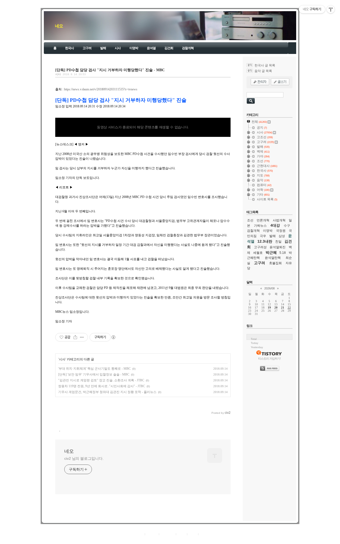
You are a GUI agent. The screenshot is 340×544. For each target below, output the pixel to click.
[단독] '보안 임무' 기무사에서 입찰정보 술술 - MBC (93, 374)
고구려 (87, 48)
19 (269, 307)
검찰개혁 (188, 48)
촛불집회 (275, 263)
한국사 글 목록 (264, 65)
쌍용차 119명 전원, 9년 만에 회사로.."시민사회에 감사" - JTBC (101, 386)
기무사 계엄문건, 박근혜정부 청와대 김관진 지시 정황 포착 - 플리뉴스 (107, 392)
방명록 (181, 533)
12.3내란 (264, 241)
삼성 (282, 236)
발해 (103, 48)
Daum (172, 539)
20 (276, 307)
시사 (118, 48)
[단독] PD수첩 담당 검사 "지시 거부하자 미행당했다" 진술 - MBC (110, 70)
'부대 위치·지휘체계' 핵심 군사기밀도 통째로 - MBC (94, 368)
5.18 (282, 253)
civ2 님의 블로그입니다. (84, 458)
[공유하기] (75, 337)
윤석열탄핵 (273, 258)
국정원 (281, 231)
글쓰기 (203, 533)
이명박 (133, 48)
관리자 (192, 533)
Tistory (199, 539)
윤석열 (151, 48)
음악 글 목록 (263, 71)
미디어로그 (167, 533)
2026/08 (269, 288)
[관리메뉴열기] (331, 9)
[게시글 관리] (82, 337)
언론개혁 (263, 220)
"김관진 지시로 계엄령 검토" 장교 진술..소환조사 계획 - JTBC (101, 380)
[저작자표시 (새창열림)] (113, 337)
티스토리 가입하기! (269, 358)
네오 (59, 26)
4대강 (275, 225)
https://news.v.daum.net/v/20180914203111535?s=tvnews (100, 89)
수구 (287, 225)
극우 (263, 236)
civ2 (139, 539)
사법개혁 (279, 220)
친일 (278, 241)
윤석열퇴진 (278, 247)
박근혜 (271, 252)
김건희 (168, 48)
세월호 (258, 253)
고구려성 (260, 247)
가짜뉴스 (260, 225)
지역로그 (138, 533)
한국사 (69, 48)
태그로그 (152, 533)
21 (282, 307)
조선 (250, 220)
